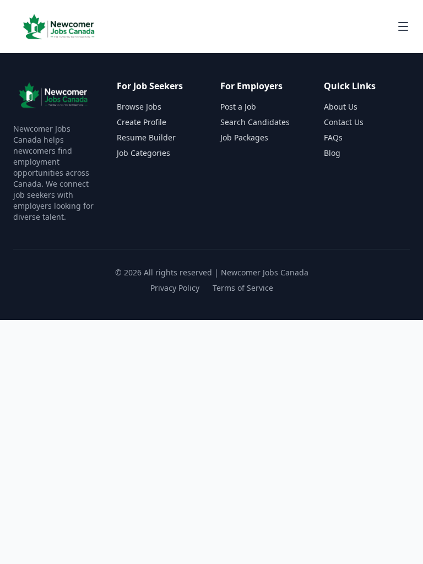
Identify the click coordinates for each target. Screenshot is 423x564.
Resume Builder (146, 137)
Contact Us (344, 122)
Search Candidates (255, 122)
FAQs (333, 137)
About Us (340, 106)
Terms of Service (243, 288)
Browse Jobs (139, 106)
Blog (332, 153)
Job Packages (244, 137)
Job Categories (143, 153)
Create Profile (141, 122)
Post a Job (238, 106)
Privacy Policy (174, 288)
